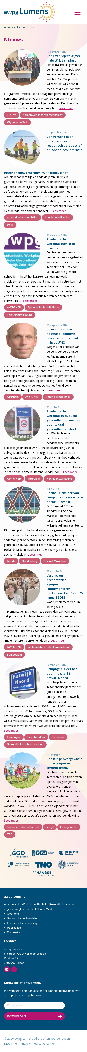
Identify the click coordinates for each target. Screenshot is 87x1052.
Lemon (51, 1043)
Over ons (13, 913)
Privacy (25, 1043)
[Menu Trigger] (77, 11)
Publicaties (14, 927)
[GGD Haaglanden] (18, 853)
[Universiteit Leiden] (69, 865)
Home (7, 27)
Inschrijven (16, 1016)
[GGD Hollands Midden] (43, 853)
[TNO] (43, 865)
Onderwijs (13, 932)
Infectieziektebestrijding (22, 923)
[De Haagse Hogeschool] (43, 874)
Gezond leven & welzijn (22, 918)
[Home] (30, 12)
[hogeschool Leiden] (68, 853)
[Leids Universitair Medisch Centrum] (18, 865)
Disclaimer (11, 1043)
